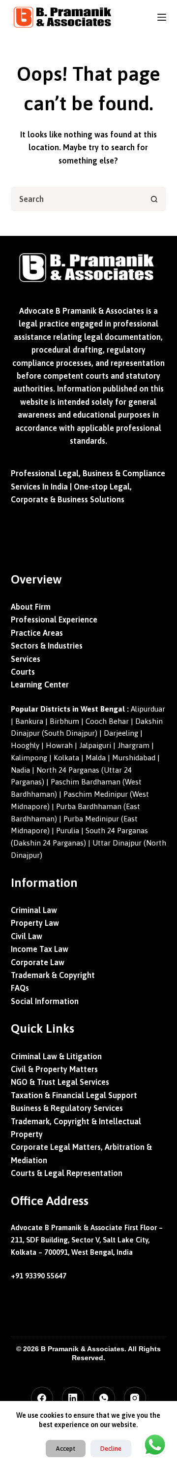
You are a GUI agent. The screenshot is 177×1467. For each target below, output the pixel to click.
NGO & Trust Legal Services (60, 1081)
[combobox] (77, 199)
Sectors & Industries (47, 645)
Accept (66, 1448)
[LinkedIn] (73, 1398)
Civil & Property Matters (54, 1069)
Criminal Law (34, 910)
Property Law (35, 922)
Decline (110, 1448)
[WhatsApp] (104, 1398)
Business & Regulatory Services (67, 1108)
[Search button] (154, 199)
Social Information (45, 1001)
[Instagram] (135, 1398)
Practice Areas (37, 632)
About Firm (31, 606)
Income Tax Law (39, 949)
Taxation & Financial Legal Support (74, 1095)
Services (25, 658)
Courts (23, 671)
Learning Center (40, 684)
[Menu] (161, 17)
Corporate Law (37, 962)
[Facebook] (42, 1398)
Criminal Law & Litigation (56, 1056)
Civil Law (26, 936)
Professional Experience (54, 619)
